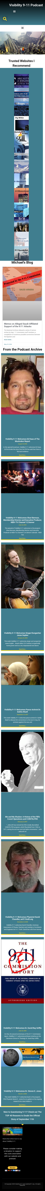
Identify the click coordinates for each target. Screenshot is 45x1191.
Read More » (8, 339)
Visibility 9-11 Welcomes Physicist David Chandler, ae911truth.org (22, 918)
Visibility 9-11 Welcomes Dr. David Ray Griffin (22, 1028)
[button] (14, 11)
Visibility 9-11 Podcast (26, 5)
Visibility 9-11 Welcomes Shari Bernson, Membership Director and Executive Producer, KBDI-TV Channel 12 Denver (22, 520)
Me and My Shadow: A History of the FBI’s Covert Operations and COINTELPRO (22, 818)
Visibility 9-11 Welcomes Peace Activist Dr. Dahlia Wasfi (22, 711)
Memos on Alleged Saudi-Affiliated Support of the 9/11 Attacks (21, 325)
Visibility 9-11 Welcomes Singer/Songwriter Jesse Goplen (22, 634)
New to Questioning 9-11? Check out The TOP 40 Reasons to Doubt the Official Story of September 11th (23, 1115)
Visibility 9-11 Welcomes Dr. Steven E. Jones (22, 1091)
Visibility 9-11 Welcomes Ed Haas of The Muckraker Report (22, 440)
